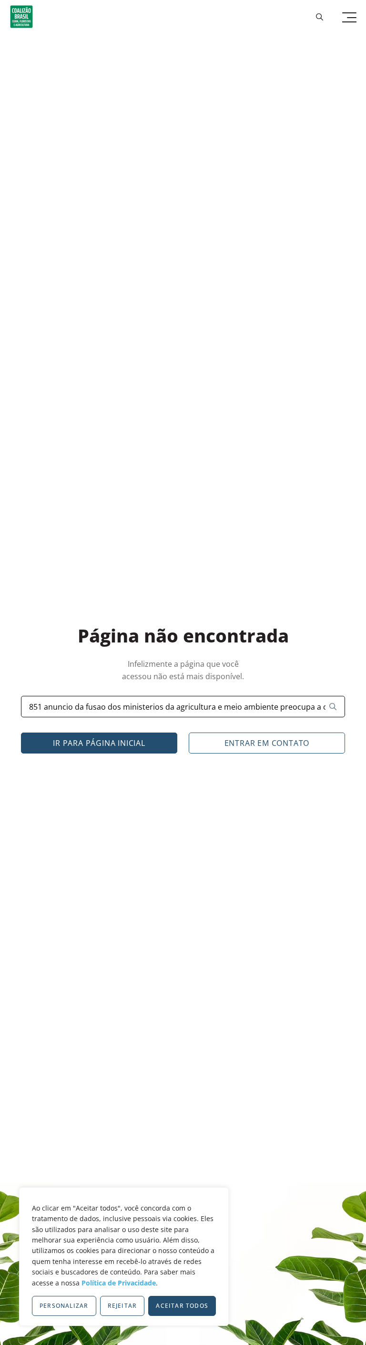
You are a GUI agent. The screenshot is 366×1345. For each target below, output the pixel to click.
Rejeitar (122, 1306)
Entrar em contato (267, 743)
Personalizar (64, 1306)
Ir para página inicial (99, 743)
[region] (124, 1256)
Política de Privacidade (118, 1282)
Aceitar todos (182, 1306)
